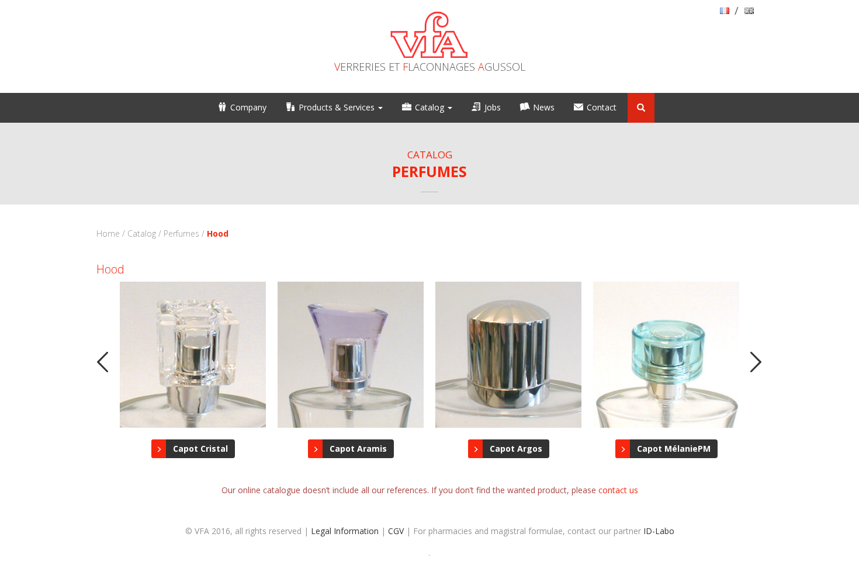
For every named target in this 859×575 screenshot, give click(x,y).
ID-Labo (658, 530)
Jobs (492, 107)
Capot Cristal (200, 448)
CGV (396, 530)
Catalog (430, 107)
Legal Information (345, 530)
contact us (618, 490)
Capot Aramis (358, 448)
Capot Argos (516, 448)
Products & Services (338, 107)
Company (248, 107)
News (544, 107)
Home (108, 233)
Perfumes (181, 233)
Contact (601, 107)
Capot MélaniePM (674, 448)
